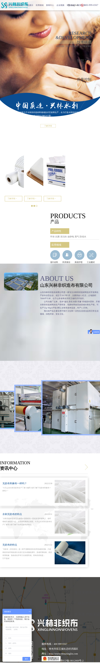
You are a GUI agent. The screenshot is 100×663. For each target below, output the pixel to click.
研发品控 (71, 5)
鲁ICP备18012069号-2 (72, 660)
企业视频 (60, 5)
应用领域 (40, 5)
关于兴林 (19, 5)
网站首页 (8, 5)
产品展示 (29, 5)
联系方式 (81, 5)
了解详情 (48, 126)
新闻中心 (50, 5)
